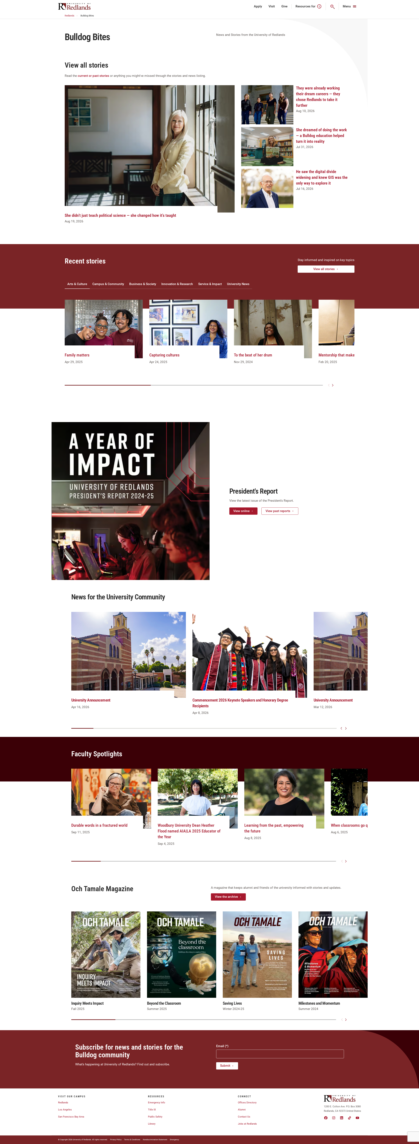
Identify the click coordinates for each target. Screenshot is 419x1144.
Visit (272, 6)
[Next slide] (333, 385)
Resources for (305, 6)
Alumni (242, 1109)
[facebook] (326, 1118)
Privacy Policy (116, 1140)
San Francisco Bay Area (71, 1116)
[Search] (332, 6)
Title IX (152, 1109)
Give (284, 6)
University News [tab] (238, 284)
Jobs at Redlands (247, 1123)
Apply (258, 6)
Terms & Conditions (132, 1140)
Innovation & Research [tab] (177, 284)
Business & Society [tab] (142, 284)
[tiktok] (349, 1118)
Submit (225, 1066)
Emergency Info (156, 1102)
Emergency (174, 1140)
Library (151, 1123)
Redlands (69, 15)
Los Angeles (65, 1109)
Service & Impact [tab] (210, 284)
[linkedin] (342, 1118)
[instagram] (334, 1118)
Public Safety (155, 1116)
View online (241, 511)
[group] (104, 336)
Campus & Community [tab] (108, 284)
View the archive (226, 897)
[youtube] (357, 1118)
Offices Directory (247, 1102)
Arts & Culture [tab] (77, 284)
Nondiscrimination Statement (155, 1140)
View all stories (324, 269)
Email (220, 1046)
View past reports (278, 511)
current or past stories (93, 76)
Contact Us (244, 1116)
